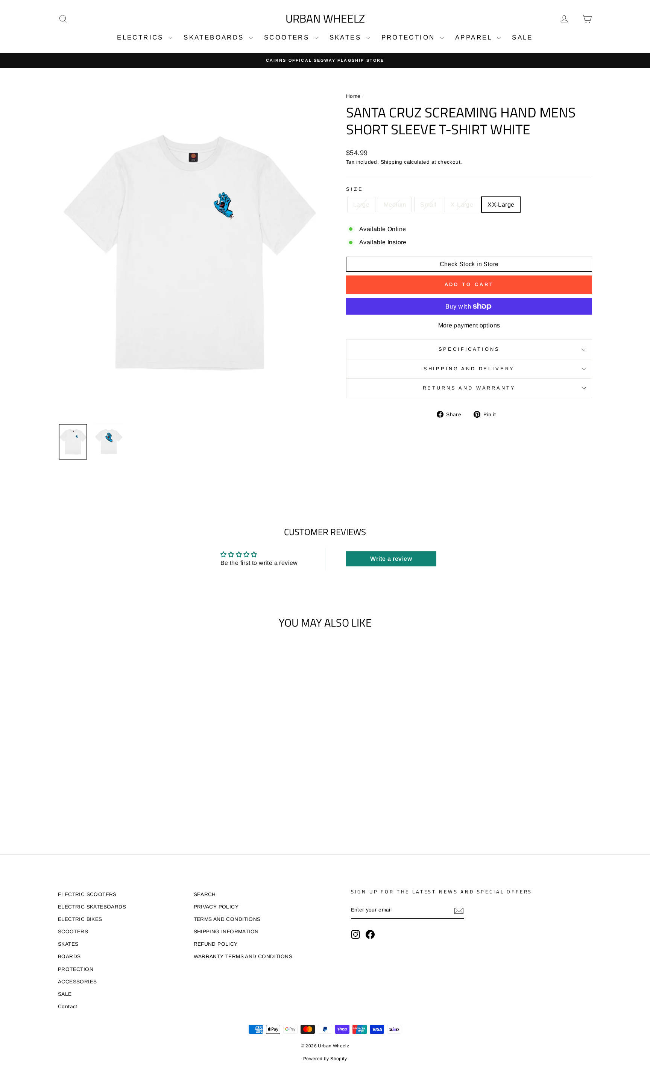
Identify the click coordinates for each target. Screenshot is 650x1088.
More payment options (469, 325)
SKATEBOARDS (215, 37)
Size (354, 189)
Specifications (469, 349)
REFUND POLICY (216, 944)
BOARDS (69, 956)
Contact (67, 1006)
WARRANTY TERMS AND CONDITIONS (243, 956)
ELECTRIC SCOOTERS (87, 894)
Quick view (121, 766)
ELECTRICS (142, 37)
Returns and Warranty (469, 388)
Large (361, 204)
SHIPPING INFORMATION (226, 931)
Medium (395, 204)
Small (428, 204)
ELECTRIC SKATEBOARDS (92, 907)
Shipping (391, 162)
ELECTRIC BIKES (80, 919)
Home (353, 96)
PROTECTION (409, 37)
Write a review (391, 558)
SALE (522, 37)
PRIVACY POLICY (216, 907)
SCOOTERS (288, 37)
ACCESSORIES (77, 982)
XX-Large (500, 204)
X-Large (462, 204)
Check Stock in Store (469, 264)
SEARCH (205, 894)
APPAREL (475, 37)
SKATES (347, 37)
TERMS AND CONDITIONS (227, 919)
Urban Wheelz (325, 18)
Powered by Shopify (325, 1058)
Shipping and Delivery (469, 368)
